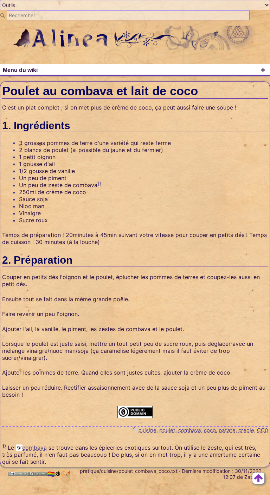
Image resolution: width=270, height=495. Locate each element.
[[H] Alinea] (135, 37)
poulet (167, 430)
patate (227, 430)
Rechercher (3, 15)
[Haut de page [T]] (258, 477)
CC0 (262, 430)
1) (99, 183)
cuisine (147, 430)
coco (210, 430)
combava (189, 430)
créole (246, 430)
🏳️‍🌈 (51, 473)
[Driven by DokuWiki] (38, 473)
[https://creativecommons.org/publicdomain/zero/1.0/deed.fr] (135, 412)
